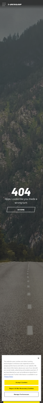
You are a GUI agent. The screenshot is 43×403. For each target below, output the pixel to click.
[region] (21, 378)
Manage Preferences (21, 394)
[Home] (15, 4)
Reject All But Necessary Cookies (21, 388)
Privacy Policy (8, 376)
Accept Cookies (21, 382)
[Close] (38, 358)
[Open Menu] (4, 4)
